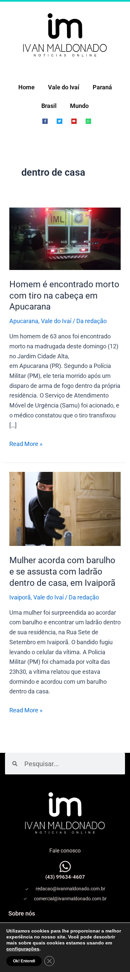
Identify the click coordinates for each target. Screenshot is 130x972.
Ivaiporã (20, 597)
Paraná (102, 87)
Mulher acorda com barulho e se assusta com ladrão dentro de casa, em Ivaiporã (62, 571)
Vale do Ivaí (63, 87)
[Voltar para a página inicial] (65, 35)
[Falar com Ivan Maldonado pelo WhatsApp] (65, 866)
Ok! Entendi (24, 961)
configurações (22, 948)
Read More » (25, 443)
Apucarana (23, 320)
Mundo (79, 105)
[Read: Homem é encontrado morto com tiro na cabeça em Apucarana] (65, 238)
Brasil (49, 105)
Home (26, 87)
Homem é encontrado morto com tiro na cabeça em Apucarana (64, 295)
